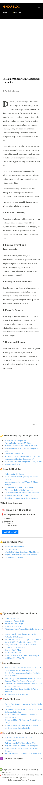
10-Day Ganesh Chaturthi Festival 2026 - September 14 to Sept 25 (20, 635)
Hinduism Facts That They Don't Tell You (20, 495)
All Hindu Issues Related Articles (17, 728)
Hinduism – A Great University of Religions (21, 498)
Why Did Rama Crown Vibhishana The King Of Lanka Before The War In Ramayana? (23, 669)
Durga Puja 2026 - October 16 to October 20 (21, 644)
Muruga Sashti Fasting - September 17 (19, 459)
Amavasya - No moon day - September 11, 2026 (22, 456)
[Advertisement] (21, 43)
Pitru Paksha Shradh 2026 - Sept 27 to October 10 (23, 639)
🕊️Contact (17, 12)
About (5, 12)
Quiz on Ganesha (11, 549)
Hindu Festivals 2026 (13, 652)
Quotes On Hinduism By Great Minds (19, 487)
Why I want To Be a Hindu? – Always (19, 490)
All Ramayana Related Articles (16, 694)
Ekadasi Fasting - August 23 (15, 440)
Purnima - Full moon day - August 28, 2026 (21, 445)
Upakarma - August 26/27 (14, 621)
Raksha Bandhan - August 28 (15, 623)
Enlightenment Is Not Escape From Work (20, 743)
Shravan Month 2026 (12, 464)
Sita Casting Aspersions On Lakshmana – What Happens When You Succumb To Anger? (23, 679)
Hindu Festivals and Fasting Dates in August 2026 (23, 461)
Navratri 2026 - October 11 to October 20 (20, 642)
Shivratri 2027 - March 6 (14, 650)
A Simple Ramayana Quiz (14, 546)
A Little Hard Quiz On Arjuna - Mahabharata (22, 552)
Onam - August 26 (11, 618)
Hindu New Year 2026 (13, 626)
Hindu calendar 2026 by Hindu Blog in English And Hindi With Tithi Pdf (22, 656)
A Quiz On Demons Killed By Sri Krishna (21, 554)
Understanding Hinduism (14, 474)
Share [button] (34, 424)
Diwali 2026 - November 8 (15, 647)
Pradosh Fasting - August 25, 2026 (18, 443)
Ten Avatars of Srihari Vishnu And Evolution (22, 492)
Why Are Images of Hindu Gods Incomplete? (22, 745)
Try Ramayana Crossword (14, 557)
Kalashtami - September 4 (14, 453)
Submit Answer (10, 532)
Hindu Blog (11, 6)
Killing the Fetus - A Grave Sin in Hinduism (21, 725)
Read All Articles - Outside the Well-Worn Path (23, 753)
